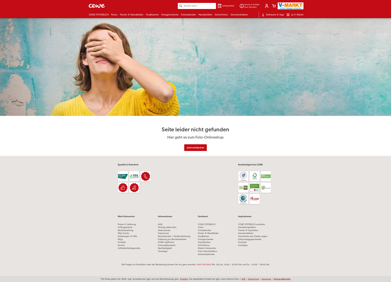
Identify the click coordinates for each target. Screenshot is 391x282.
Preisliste (184, 278)
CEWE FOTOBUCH (207, 224)
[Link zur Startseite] (119, 5)
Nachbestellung (125, 230)
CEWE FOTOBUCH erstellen (251, 224)
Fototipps (243, 245)
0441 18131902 (204, 264)
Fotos (201, 227)
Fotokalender (204, 230)
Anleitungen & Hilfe (127, 236)
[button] (266, 6)
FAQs (120, 239)
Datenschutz (164, 230)
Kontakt (122, 242)
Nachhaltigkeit (165, 248)
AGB (160, 224)
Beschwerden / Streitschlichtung (174, 236)
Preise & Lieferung (127, 224)
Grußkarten (203, 236)
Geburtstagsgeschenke (249, 239)
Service (121, 245)
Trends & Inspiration (248, 230)
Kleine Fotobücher (207, 248)
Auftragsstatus (125, 227)
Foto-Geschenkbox (207, 251)
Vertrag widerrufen (167, 227)
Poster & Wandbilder (208, 233)
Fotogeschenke (205, 239)
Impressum (163, 233)
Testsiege (162, 251)
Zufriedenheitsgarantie (129, 248)
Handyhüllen (204, 242)
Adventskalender (206, 254)
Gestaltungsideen (247, 227)
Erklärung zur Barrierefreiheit (172, 239)
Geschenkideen (245, 233)
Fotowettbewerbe (166, 245)
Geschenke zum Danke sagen (252, 236)
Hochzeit (242, 242)
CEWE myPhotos (166, 242)
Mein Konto (123, 233)
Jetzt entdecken (195, 147)
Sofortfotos (204, 245)
